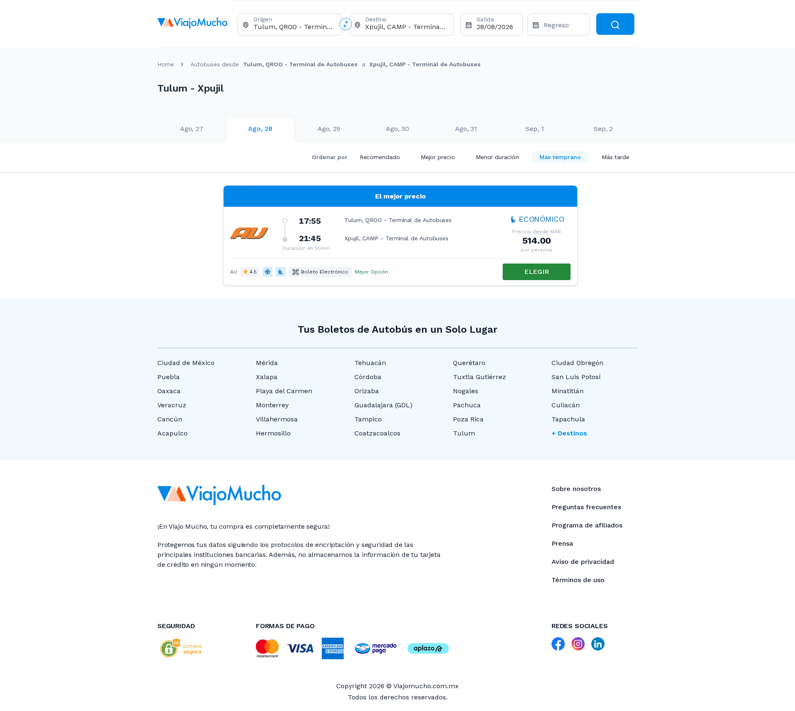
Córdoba (367, 377)
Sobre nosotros (576, 489)
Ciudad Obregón (577, 363)
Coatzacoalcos (377, 433)
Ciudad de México (185, 363)
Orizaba (366, 391)
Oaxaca (169, 391)
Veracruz (171, 405)
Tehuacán (370, 363)
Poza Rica (468, 419)
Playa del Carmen (284, 391)
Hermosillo (273, 433)
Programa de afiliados (587, 525)
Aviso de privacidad (583, 562)
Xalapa (266, 377)
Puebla (168, 377)
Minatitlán (567, 391)
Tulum (464, 433)
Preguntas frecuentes (586, 507)
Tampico (368, 419)
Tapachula (568, 419)
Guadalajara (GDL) (383, 405)
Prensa (562, 543)
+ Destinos (569, 433)
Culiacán (566, 405)
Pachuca (467, 405)
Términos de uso (578, 580)
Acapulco (172, 433)
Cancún (169, 419)
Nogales (465, 391)
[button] (400, 235)
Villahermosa (277, 419)
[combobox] (294, 26)
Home (165, 64)
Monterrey (272, 405)
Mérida (267, 363)
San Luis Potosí (576, 377)
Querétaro (469, 363)
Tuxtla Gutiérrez (479, 377)
